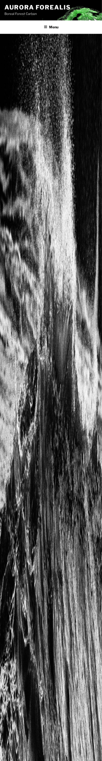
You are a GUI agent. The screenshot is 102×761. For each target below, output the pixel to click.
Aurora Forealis (37, 7)
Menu (53, 27)
